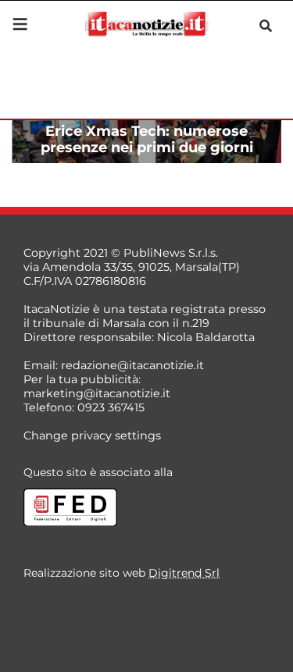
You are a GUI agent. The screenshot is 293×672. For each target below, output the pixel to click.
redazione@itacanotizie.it (132, 365)
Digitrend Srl (184, 573)
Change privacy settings (92, 435)
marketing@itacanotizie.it (96, 393)
